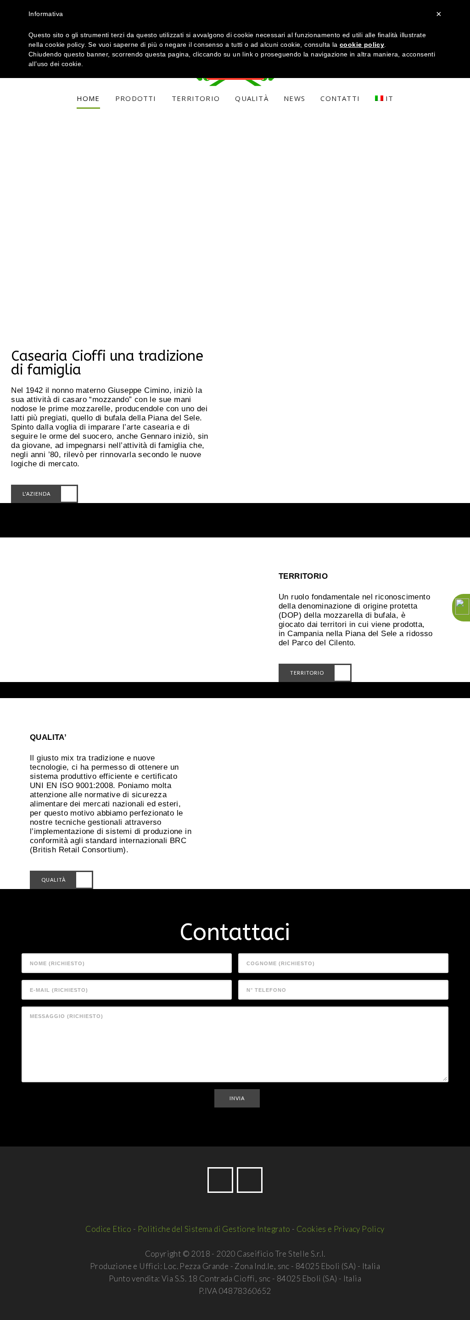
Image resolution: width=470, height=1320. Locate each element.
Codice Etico (108, 1229)
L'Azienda (36, 494)
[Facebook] (220, 1180)
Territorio (307, 673)
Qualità (53, 880)
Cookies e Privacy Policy (341, 1229)
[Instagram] (250, 1180)
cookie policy (362, 44)
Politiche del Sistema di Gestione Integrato (214, 1229)
